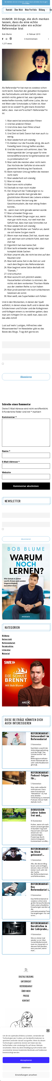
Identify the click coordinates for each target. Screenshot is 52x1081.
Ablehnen (26, 1067)
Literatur (6, 650)
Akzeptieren (26, 1060)
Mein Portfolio (31, 9)
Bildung (5, 636)
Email (4, 351)
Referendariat (8, 643)
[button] (48, 1030)
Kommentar (9, 417)
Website (6, 472)
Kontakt (9, 9)
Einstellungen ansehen (26, 1074)
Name (4, 339)
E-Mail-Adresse (11, 461)
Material (6, 653)
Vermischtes (7, 646)
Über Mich (18, 9)
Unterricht (7, 639)
